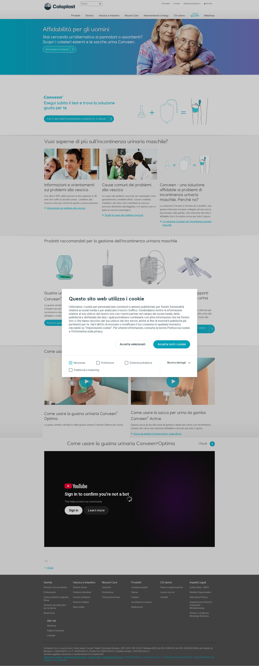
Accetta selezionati (132, 344)
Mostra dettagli (176, 362)
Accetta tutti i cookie (172, 344)
